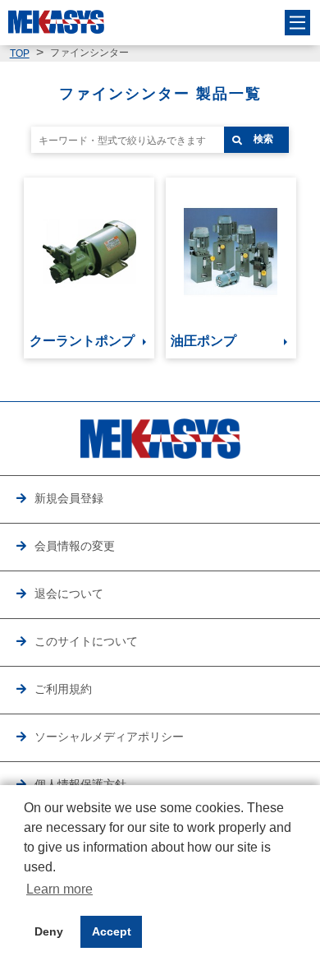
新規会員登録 (68, 498)
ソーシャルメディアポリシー (109, 737)
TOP (20, 53)
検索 (263, 139)
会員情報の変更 (74, 546)
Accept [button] (111, 931)
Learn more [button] (59, 889)
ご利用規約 (63, 689)
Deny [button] (48, 931)
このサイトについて (86, 641)
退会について (68, 594)
